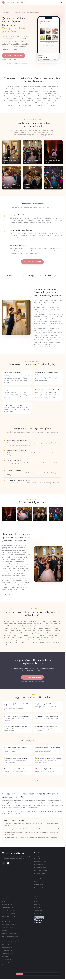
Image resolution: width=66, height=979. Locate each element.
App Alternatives (6, 959)
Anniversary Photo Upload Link (10, 933)
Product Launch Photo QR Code (10, 939)
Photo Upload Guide (7, 947)
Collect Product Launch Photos (10, 936)
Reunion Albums (38, 881)
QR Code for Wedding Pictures (10, 901)
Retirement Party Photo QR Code (10, 942)
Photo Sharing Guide (7, 919)
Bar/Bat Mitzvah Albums (40, 870)
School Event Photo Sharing (9, 944)
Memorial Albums (38, 884)
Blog (3, 964)
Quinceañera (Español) (40, 867)
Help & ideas (5, 899)
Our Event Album (13, 853)
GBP (33, 974)
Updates (36, 901)
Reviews (36, 899)
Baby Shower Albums (40, 861)
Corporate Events (39, 879)
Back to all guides (33, 781)
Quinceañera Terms (7, 950)
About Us (36, 896)
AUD (40, 974)
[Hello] (39, 55)
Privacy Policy (38, 907)
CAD (48, 974)
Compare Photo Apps (7, 953)
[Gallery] (42, 55)
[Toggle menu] (61, 2)
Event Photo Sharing (7, 921)
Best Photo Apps (6, 956)
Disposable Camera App (8, 910)
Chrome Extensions (39, 887)
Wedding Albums (38, 856)
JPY (56, 974)
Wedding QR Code (7, 904)
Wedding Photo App (7, 907)
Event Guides (5, 12)
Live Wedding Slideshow (8, 913)
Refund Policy (38, 913)
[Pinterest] (8, 863)
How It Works (5, 896)
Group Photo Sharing (7, 927)
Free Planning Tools (7, 962)
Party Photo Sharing (7, 930)
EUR (26, 974)
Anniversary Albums (39, 873)
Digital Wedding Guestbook (9, 924)
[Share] (41, 55)
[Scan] (38, 55)
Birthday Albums (38, 858)
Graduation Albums (39, 876)
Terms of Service (38, 910)
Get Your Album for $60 (13, 55)
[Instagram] (3, 863)
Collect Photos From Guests (9, 916)
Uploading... (49, 42)
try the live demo (8, 59)
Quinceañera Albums (39, 864)
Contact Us (37, 904)
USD (19, 974)
